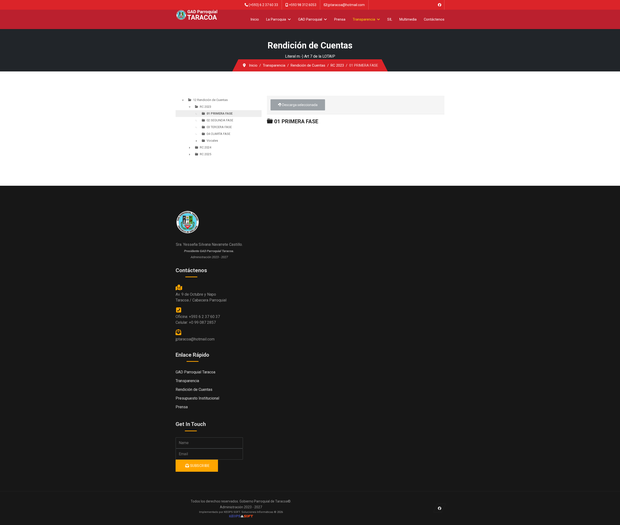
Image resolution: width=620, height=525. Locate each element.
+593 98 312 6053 (302, 5)
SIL (389, 19)
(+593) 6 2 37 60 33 (263, 5)
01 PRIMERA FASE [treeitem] (219, 113)
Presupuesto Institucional (197, 398)
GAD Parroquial (310, 19)
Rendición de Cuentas (194, 389)
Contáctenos (434, 19)
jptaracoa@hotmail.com (346, 5)
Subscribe (199, 465)
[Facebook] (439, 5)
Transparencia (364, 19)
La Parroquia (276, 19)
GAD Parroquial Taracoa (195, 372)
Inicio (254, 19)
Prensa (339, 19)
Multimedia (408, 19)
